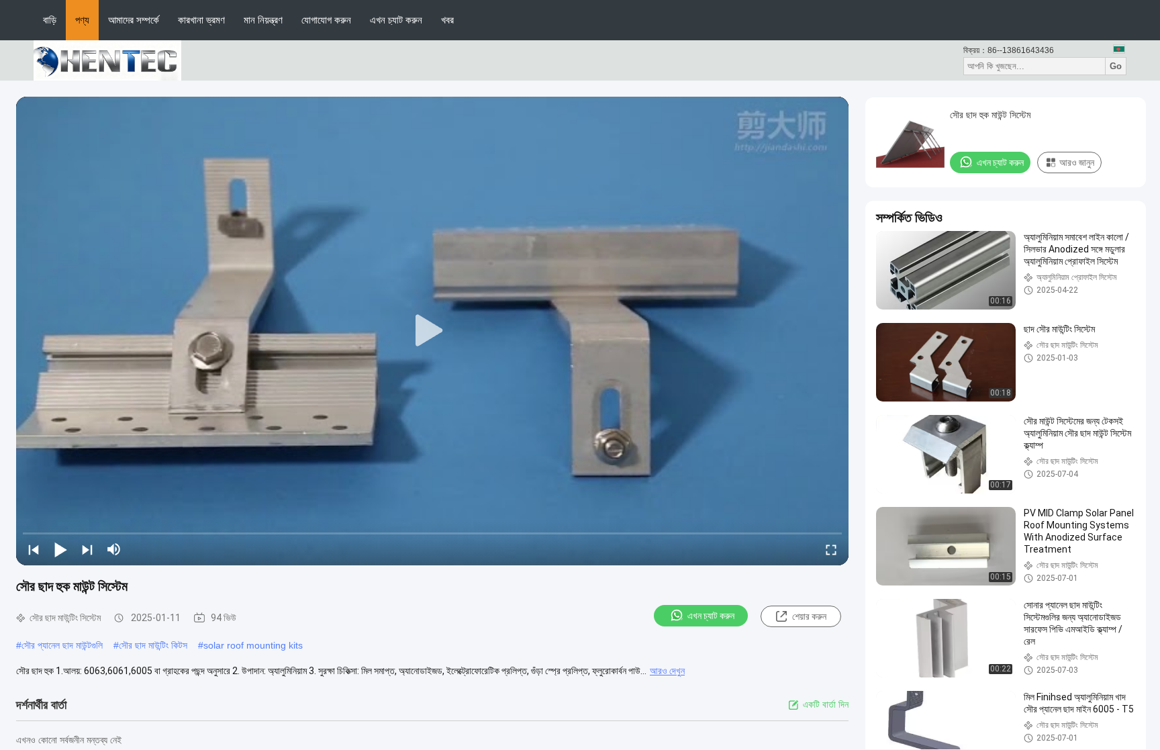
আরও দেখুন (667, 670)
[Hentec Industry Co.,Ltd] (107, 59)
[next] (87, 549)
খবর (447, 20)
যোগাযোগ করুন (326, 20)
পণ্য (82, 20)
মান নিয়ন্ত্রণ (263, 20)
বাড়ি (49, 20)
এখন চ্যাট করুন (396, 20)
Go (1116, 66)
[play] (432, 331)
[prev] (33, 549)
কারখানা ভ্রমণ (201, 20)
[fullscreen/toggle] (831, 549)
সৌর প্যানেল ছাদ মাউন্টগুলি (62, 645)
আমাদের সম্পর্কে (133, 20)
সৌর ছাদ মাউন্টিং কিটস (153, 645)
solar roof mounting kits (253, 645)
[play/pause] (60, 549)
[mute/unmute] (114, 549)
